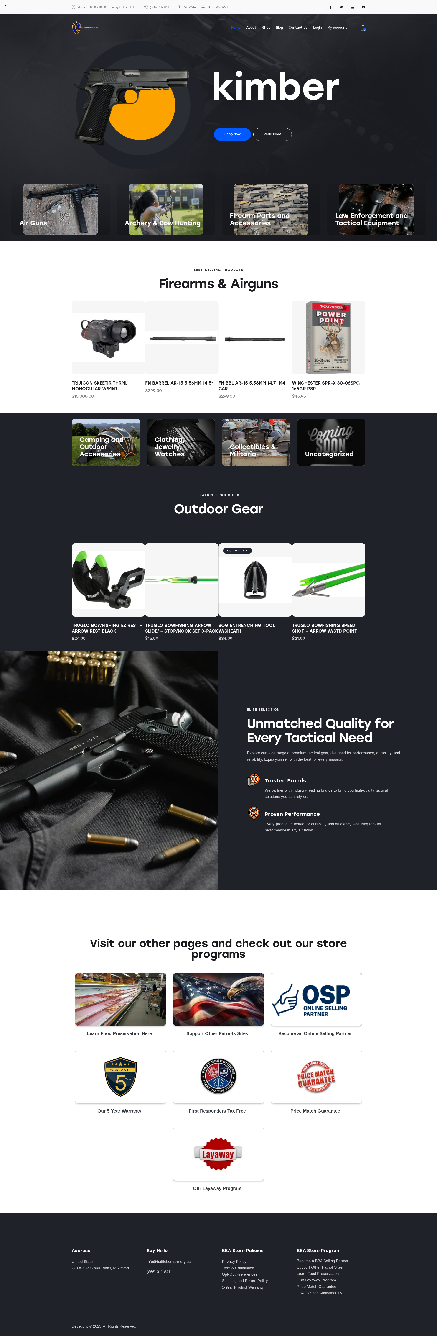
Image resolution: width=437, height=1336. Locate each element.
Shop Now (28, 232)
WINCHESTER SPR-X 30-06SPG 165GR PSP (252, 385)
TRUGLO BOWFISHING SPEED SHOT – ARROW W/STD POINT (324, 628)
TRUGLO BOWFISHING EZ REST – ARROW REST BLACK (107, 628)
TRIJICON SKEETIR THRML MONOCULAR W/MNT (320, 385)
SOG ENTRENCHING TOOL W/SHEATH (246, 628)
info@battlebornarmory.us (169, 1261)
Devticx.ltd (80, 1326)
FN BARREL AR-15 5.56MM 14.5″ (106, 383)
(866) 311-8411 (159, 1272)
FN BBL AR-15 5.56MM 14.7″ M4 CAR (178, 385)
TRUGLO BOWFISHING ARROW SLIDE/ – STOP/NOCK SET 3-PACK (181, 628)
